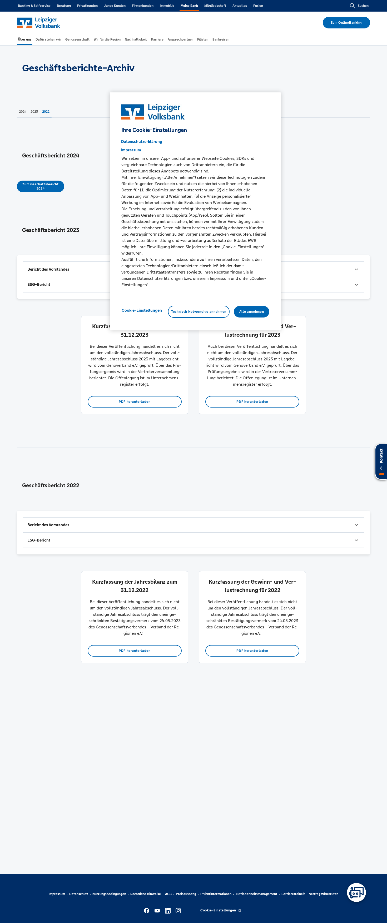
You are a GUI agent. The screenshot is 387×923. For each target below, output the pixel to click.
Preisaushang (186, 894)
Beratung (64, 6)
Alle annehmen (251, 312)
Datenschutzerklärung (141, 141)
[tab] (24, 39)
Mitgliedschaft (215, 6)
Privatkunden (87, 6)
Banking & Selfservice (34, 6)
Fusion (258, 6)
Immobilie (167, 6)
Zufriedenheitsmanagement (256, 894)
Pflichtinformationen (215, 894)
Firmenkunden (142, 6)
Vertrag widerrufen (323, 894)
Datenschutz (78, 894)
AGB (168, 894)
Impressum (57, 894)
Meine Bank (189, 6)
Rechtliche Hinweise (145, 894)
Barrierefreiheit (293, 894)
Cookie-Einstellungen (142, 310)
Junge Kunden (115, 6)
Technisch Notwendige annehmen (198, 312)
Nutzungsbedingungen (109, 894)
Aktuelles (239, 6)
